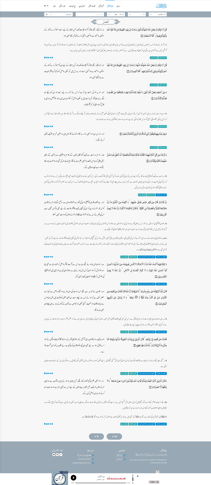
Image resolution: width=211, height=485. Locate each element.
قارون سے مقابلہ (161, 257)
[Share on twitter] (50, 58)
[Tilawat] (48, 58)
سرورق (118, 6)
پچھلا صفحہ (114, 436)
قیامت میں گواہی (161, 195)
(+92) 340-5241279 (84, 459)
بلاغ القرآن (110, 6)
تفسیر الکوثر (162, 58)
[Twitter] (57, 454)
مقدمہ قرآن (62, 6)
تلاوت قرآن (91, 6)
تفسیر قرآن (101, 6)
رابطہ (54, 6)
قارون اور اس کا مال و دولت (146, 257)
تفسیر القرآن (119, 459)
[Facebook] (60, 454)
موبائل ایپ (82, 6)
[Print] (46, 58)
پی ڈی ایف (72, 6)
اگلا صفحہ (96, 436)
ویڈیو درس (154, 58)
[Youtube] (53, 454)
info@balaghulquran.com (81, 463)
